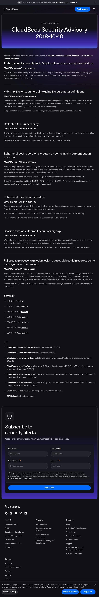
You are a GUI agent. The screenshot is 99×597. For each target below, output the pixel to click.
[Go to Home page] (10, 9)
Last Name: (56, 448)
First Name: (13, 448)
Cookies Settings (9, 592)
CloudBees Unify (11, 524)
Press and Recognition (13, 567)
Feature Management (13, 536)
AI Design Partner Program (76, 528)
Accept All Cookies (70, 592)
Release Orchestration (13, 544)
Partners (8, 571)
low (22, 301)
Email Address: (14, 461)
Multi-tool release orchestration (42, 535)
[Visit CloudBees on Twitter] (20, 513)
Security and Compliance (14, 532)
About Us (8, 563)
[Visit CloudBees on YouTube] (15, 513)
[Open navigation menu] (93, 9)
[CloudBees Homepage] (12, 506)
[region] (49, 589)
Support (69, 544)
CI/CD (7, 528)
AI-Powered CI (41, 524)
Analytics (8, 547)
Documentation (72, 540)
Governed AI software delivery (44, 529)
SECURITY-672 (38, 181)
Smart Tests (9, 540)
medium (24, 306)
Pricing (7, 579)
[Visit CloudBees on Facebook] (6, 513)
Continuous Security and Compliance (45, 542)
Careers (8, 575)
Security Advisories (50, 23)
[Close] (95, 584)
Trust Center (71, 532)
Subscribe (49, 488)
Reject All (88, 592)
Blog (68, 524)
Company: (55, 461)
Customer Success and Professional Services (75, 548)
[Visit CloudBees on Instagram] (11, 513)
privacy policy (27, 479)
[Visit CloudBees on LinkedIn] (25, 513)
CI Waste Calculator (73, 554)
